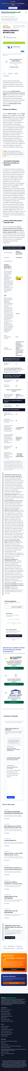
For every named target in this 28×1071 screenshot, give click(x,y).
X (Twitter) (10, 73)
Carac (5, 946)
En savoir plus (14, 969)
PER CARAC (19, 453)
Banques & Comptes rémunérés (7, 1021)
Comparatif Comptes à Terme (6, 1016)
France (11, 12)
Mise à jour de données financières (7, 1053)
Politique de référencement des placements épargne (11, 1046)
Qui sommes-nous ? (4, 1044)
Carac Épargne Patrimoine (20, 428)
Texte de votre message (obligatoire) (12, 768)
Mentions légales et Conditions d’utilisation (9, 1041)
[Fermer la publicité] (26, 5)
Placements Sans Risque (5, 1013)
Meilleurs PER (3, 1017)
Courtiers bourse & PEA (5, 1019)
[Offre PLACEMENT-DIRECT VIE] (16, 658)
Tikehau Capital (20, 948)
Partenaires (3, 1042)
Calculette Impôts (4, 1027)
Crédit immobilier (4, 1036)
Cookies (2, 1055)
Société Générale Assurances (9, 948)
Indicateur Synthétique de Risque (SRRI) (7, 266)
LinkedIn (16, 73)
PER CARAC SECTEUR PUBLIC (20, 456)
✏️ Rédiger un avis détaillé (14, 635)
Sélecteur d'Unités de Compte (6, 1032)
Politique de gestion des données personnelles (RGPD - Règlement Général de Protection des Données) (13, 1050)
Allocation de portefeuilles (6, 1034)
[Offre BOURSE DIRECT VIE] (16, 692)
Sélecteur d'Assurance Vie (6, 1031)
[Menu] (26, 12)
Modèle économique (5, 1052)
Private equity (19, 946)
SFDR (5, 295)
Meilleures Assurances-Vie (6, 1009)
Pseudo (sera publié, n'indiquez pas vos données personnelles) (13, 749)
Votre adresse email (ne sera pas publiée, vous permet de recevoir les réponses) (13, 758)
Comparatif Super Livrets (6, 1014)
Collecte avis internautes (5, 1047)
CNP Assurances (11, 946)
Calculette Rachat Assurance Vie (7, 1029)
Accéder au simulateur (14, 983)
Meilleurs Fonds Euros (5, 1011)
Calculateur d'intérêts (5, 1026)
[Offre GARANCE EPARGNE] (16, 675)
